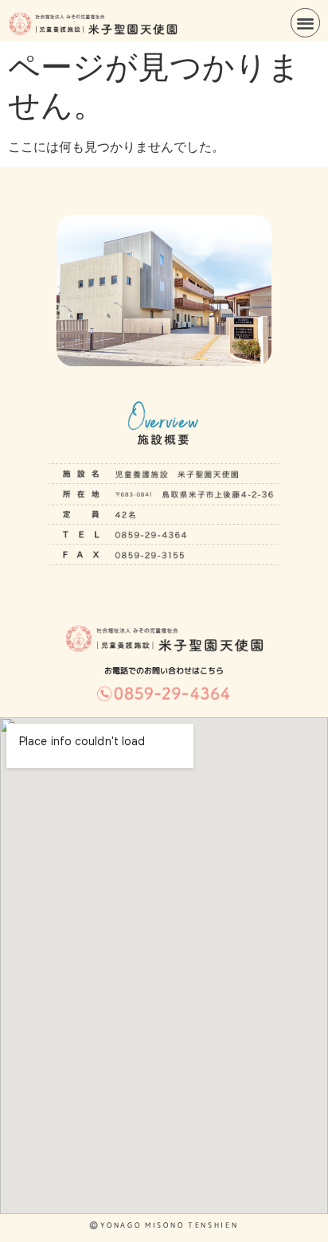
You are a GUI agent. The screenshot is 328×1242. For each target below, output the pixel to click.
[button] (305, 22)
